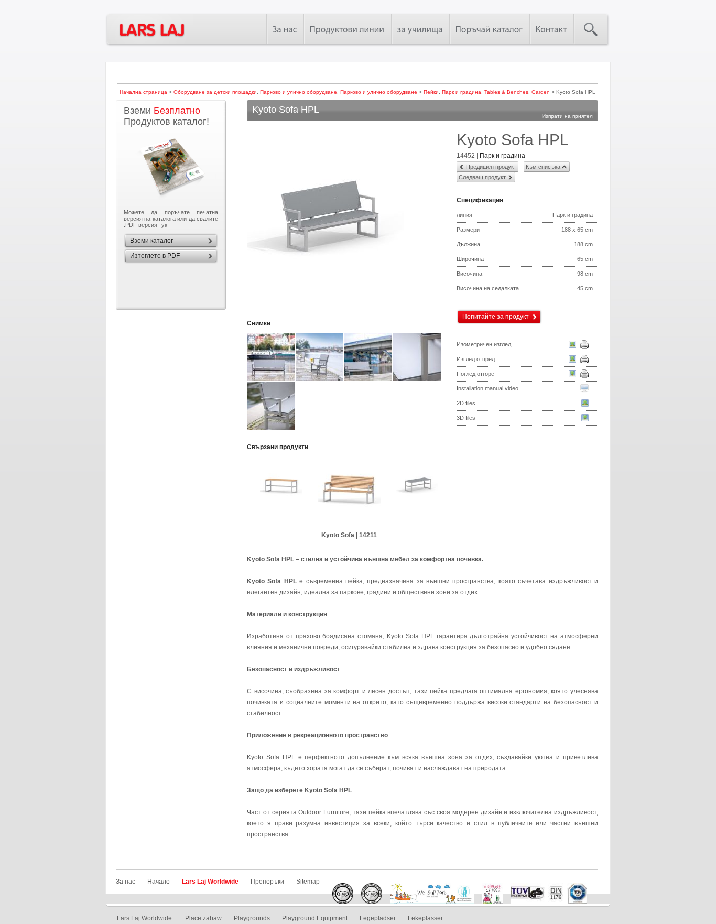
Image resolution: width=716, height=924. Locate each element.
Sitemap (308, 881)
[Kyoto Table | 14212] (281, 491)
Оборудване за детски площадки (215, 92)
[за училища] (420, 29)
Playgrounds (252, 918)
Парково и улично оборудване (298, 92)
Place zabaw (203, 918)
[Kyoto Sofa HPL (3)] (320, 380)
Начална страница (143, 92)
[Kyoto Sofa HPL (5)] (417, 380)
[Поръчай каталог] (489, 29)
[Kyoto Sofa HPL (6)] (271, 428)
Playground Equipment (315, 918)
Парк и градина (461, 92)
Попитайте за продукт (495, 316)
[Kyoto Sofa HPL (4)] (368, 380)
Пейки (431, 92)
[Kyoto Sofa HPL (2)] (271, 380)
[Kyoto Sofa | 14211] (349, 491)
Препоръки (267, 881)
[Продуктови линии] (347, 29)
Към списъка (543, 167)
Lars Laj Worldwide (210, 881)
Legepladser (378, 918)
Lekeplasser (425, 918)
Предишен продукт (491, 167)
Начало (158, 881)
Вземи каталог (151, 240)
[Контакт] (551, 29)
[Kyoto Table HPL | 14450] (417, 491)
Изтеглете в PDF (155, 255)
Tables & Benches (506, 92)
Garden (540, 92)
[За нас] (284, 29)
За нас (125, 881)
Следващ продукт (482, 177)
